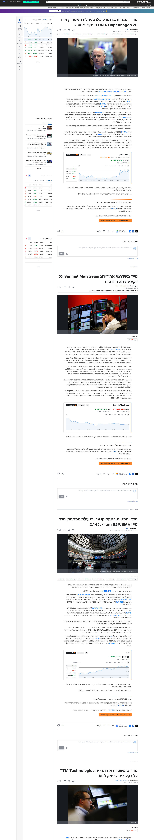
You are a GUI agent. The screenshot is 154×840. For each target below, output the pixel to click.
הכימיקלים (102, 92)
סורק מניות (86, 5)
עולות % (42, 180)
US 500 (50, 47)
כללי (104, 7)
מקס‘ (106, 165)
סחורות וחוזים (110, 7)
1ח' (122, 165)
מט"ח (116, 7)
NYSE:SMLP (115, 349)
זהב (111, 636)
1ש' (125, 165)
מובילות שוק (48, 176)
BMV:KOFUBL (115, 615)
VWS (114, 120)
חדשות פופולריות (135, 7)
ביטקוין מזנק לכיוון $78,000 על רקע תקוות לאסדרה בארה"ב (37, 153)
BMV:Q (128, 613)
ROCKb (128, 101)
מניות (124, 7)
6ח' (119, 165)
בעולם (100, 7)
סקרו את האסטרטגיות (105, 157)
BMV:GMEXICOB (83, 595)
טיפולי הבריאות (122, 92)
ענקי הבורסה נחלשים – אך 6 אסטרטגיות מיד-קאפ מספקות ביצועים (36, 161)
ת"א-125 (49, 42)
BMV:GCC (119, 602)
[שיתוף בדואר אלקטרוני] (104, 231)
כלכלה (96, 7)
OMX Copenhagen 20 (103, 95)
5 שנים (110, 165)
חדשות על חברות (79, 7)
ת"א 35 (50, 39)
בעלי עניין (71, 7)
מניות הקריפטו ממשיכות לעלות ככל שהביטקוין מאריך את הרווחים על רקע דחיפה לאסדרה (36, 144)
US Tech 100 (48, 50)
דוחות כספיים (56, 7)
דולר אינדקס (49, 56)
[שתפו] (73, 30)
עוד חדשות (38, 168)
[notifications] (7, 1)
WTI (97, 638)
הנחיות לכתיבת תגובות (133, 258)
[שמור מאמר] (69, 30)
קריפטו (120, 7)
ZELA (103, 106)
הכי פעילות (49, 180)
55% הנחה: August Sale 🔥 (31, 1)
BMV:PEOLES (126, 599)
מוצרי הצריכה (111, 92)
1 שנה (115, 165)
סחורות (39, 19)
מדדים (45, 19)
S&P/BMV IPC (106, 591)
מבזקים (128, 7)
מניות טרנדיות (47, 239)
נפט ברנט (112, 643)
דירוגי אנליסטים (64, 7)
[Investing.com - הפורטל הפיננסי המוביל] (144, 2)
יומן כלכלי (93, 5)
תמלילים (50, 7)
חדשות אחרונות (146, 7)
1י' (128, 165)
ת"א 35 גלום (48, 45)
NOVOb (103, 104)
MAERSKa (127, 117)
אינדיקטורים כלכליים (88, 7)
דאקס (50, 53)
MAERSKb (99, 112)
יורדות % (35, 180)
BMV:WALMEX (97, 608)
